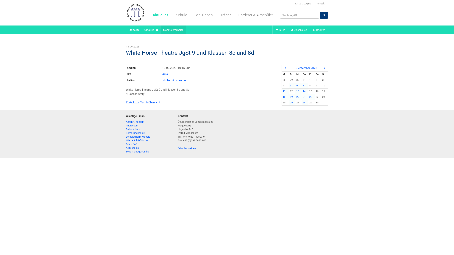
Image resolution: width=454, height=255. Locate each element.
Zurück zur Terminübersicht (143, 102)
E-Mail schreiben (187, 148)
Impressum (132, 125)
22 (310, 96)
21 (304, 96)
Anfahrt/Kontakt (135, 121)
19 (291, 96)
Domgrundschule (135, 133)
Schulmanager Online (137, 151)
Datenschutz (133, 129)
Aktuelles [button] (160, 15)
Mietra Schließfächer (137, 140)
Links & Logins (303, 3)
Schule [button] (181, 15)
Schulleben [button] (204, 15)
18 (284, 96)
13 (297, 91)
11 (284, 91)
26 (291, 102)
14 (304, 91)
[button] (280, 30)
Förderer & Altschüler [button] (255, 15)
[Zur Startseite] (135, 12)
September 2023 (306, 68)
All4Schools (132, 147)
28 (304, 102)
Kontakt (321, 3)
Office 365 (131, 144)
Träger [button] (225, 15)
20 (297, 96)
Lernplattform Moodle (138, 136)
